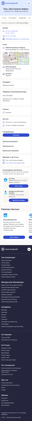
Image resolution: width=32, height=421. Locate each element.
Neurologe (4, 312)
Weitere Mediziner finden (8, 277)
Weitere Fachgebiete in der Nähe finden (12, 326)
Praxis (4, 18)
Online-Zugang (5, 355)
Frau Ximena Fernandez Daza (15, 163)
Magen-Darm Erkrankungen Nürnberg (11, 285)
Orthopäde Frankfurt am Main (9, 274)
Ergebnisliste (11, 23)
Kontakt (3, 390)
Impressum (4, 398)
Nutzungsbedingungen (7, 403)
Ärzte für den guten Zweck (8, 360)
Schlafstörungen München (8, 290)
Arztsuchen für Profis (7, 374)
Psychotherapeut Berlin (7, 267)
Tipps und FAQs (5, 337)
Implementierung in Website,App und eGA (9, 371)
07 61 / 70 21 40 (11, 36)
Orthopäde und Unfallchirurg (9, 321)
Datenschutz (4, 400)
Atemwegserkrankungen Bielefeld (10, 297)
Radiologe (4, 310)
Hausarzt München (6, 260)
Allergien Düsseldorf (6, 294)
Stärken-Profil (5, 357)
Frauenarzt (4, 319)
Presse (3, 387)
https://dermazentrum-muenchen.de (17, 39)
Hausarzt (3, 317)
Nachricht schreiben (19, 200)
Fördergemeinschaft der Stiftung (10, 385)
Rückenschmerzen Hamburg (9, 299)
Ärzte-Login (18, 186)
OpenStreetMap (25, 64)
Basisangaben (5, 353)
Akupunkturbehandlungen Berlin (10, 287)
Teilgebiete (22, 18)
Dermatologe (5, 324)
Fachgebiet (12, 18)
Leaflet (18, 64)
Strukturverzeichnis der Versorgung (11, 368)
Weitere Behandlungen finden (9, 301)
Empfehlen (16, 135)
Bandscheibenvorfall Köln (8, 292)
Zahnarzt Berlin (5, 262)
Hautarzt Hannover (6, 270)
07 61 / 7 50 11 (10, 33)
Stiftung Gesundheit (6, 383)
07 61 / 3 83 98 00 (11, 31)
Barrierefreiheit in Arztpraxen (9, 340)
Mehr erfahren (14, 237)
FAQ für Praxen (5, 350)
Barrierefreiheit (5, 405)
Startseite (4, 23)
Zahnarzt (3, 314)
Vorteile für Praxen (6, 348)
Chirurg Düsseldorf (6, 272)
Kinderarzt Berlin (5, 265)
